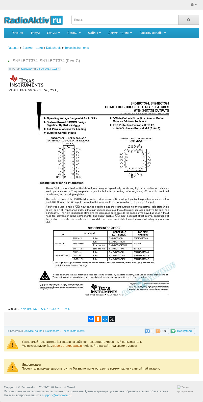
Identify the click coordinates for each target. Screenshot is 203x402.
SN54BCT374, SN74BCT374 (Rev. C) (46, 309)
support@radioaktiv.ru (57, 395)
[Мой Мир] (105, 319)
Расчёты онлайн (151, 33)
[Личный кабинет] (194, 4)
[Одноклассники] (98, 319)
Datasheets (52, 330)
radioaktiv (27, 68)
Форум (35, 33)
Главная (17, 33)
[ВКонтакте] (91, 319)
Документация (118, 33)
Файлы (93, 33)
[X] (112, 319)
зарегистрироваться (68, 346)
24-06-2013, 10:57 (48, 68)
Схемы (52, 33)
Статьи (72, 33)
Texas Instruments (73, 330)
